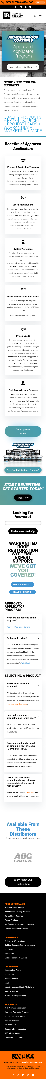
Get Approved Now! (23, 431)
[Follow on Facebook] (16, 7)
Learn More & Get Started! (23, 66)
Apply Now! (23, 497)
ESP (43, 3)
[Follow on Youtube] (30, 7)
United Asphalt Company (32, 1062)
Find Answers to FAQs (23, 531)
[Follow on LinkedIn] (25, 7)
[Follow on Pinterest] (28, 1075)
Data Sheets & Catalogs (19, 2)
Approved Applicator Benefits (19, 627)
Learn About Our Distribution (23, 881)
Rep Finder (30, 792)
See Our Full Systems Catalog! (23, 470)
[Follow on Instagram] (21, 7)
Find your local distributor (17, 704)
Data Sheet (25, 663)
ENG (37, 3)
